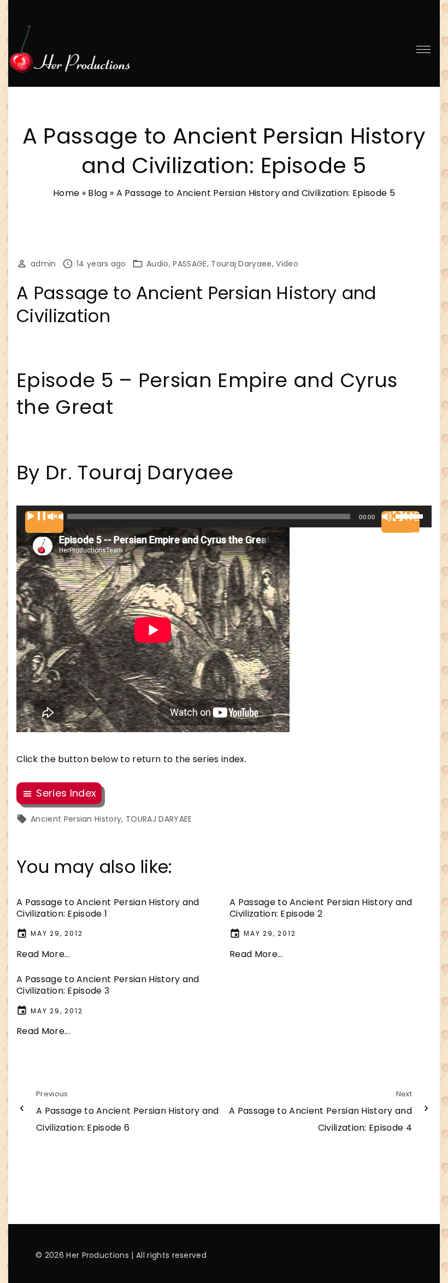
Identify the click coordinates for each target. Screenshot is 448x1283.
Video (287, 263)
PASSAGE (190, 263)
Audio (157, 263)
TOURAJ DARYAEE (159, 818)
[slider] (411, 515)
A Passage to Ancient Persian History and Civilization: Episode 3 (107, 985)
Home (66, 193)
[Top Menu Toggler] (423, 49)
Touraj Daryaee (241, 263)
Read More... (43, 954)
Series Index (66, 793)
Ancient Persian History (76, 818)
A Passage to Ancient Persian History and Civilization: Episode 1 (107, 908)
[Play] (44, 522)
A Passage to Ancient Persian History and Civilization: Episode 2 (320, 908)
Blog (97, 193)
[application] (224, 516)
